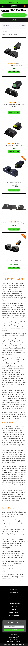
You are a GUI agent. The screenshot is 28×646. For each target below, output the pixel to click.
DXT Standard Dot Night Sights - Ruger (14, 223)
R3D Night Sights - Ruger (14, 182)
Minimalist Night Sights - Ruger (14, 260)
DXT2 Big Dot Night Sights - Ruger (14, 145)
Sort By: (4, 34)
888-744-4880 (15, 2)
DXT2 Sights (14, 595)
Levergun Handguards (14, 603)
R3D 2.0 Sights (14, 592)
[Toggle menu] (4, 6)
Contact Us (14, 618)
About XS (14, 609)
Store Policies (14, 615)
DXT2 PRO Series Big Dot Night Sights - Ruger (14, 105)
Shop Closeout (14, 15)
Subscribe (14, 630)
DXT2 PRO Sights (14, 589)
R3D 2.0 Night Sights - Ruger (14, 65)
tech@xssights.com (15, 641)
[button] (14, 25)
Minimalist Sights (14, 601)
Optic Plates (14, 606)
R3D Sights (14, 598)
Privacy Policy (14, 612)
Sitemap (22, 644)
